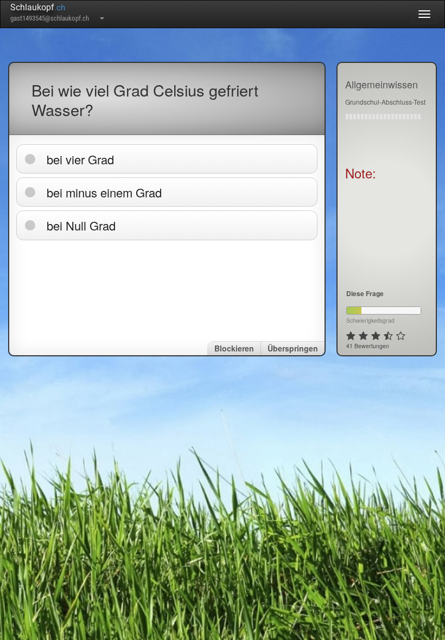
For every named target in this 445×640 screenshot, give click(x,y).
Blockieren (234, 348)
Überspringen (293, 348)
